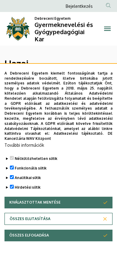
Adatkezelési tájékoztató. (79, 133)
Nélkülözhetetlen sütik (36, 158)
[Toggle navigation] (107, 29)
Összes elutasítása (30, 218)
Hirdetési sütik (27, 187)
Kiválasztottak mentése (35, 202)
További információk (24, 145)
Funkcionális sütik (30, 168)
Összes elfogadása (29, 235)
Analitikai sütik (28, 177)
